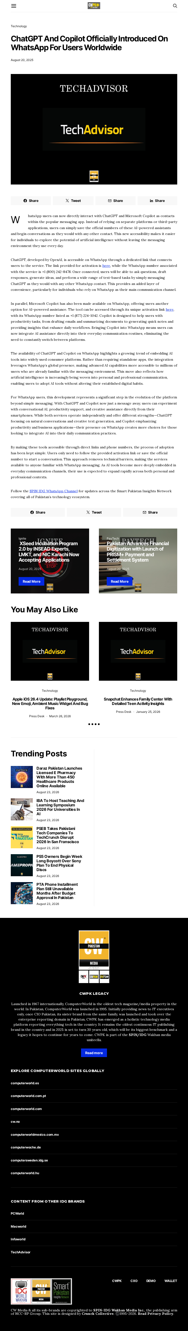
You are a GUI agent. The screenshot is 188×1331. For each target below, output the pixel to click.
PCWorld (17, 1213)
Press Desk (37, 716)
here (106, 265)
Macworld (18, 1226)
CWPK (117, 1281)
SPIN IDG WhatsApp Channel (54, 491)
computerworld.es (25, 1083)
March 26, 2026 (60, 716)
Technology (19, 26)
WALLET (170, 1281)
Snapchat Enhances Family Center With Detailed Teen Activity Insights (138, 701)
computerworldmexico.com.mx (35, 1134)
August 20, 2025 (22, 60)
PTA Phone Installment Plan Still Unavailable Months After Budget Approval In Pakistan (57, 891)
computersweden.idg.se (29, 1160)
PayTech (113, 538)
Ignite (22, 538)
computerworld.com (26, 1109)
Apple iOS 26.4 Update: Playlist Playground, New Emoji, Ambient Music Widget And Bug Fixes (50, 703)
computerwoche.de (26, 1147)
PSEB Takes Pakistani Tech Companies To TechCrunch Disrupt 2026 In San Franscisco (57, 835)
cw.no (15, 1121)
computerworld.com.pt (28, 1096)
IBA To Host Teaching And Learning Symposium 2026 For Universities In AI (60, 807)
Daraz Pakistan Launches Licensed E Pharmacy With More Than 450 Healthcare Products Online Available (59, 777)
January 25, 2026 (148, 712)
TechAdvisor (20, 1252)
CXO (134, 1281)
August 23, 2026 (47, 792)
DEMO (151, 1281)
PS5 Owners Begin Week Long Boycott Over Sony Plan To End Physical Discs (59, 863)
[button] (89, 724)
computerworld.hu (25, 1173)
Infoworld (18, 1239)
